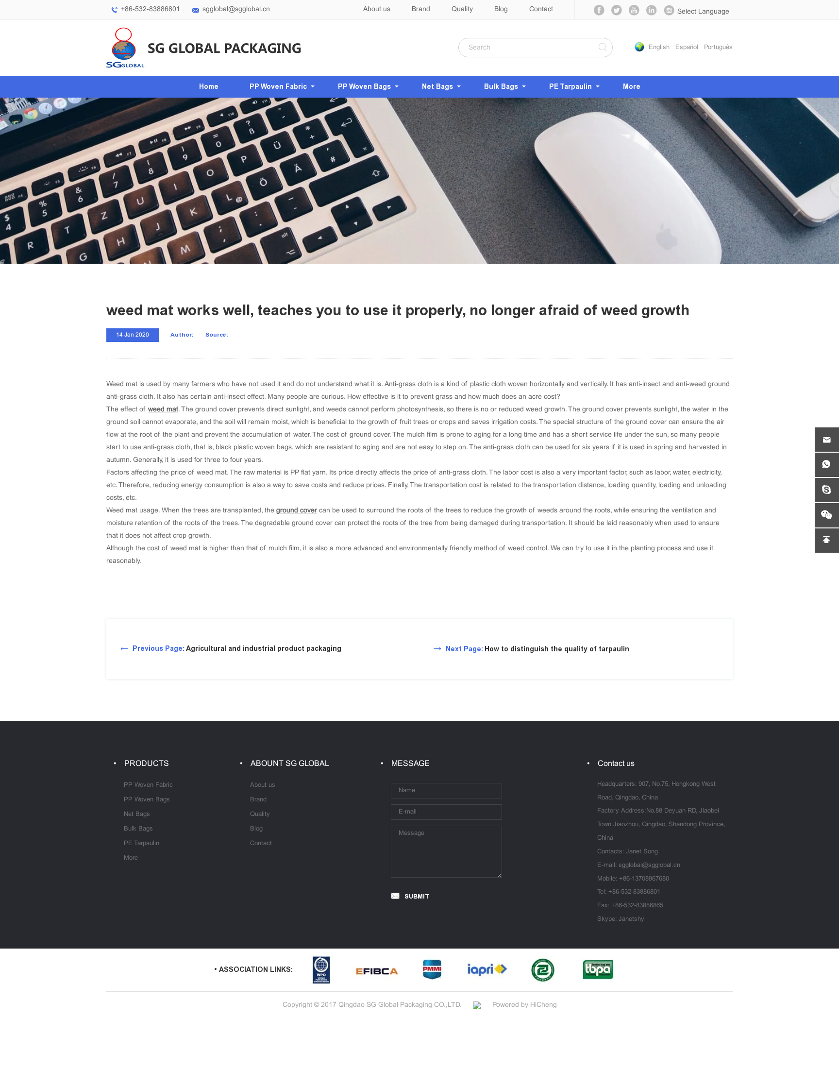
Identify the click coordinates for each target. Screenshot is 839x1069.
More (631, 87)
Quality (462, 9)
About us (376, 9)
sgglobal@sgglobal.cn (236, 9)
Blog (501, 9)
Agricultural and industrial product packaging (237, 649)
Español (686, 48)
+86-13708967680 (644, 879)
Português (718, 48)
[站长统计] (477, 1005)
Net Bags (437, 87)
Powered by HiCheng (524, 1005)
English (659, 48)
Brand (421, 9)
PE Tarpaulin (570, 87)
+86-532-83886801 (150, 9)
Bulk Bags (501, 87)
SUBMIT (416, 896)
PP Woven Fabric (278, 87)
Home (208, 87)
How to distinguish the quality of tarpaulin (537, 649)
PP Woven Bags (364, 87)
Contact (541, 9)
